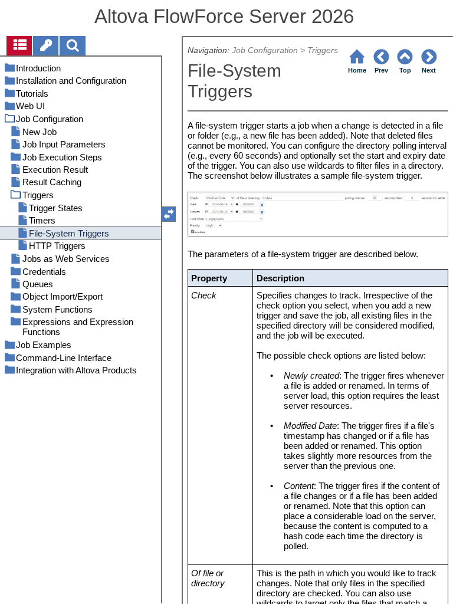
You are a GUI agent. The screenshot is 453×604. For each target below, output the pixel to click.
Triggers (322, 50)
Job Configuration (265, 50)
